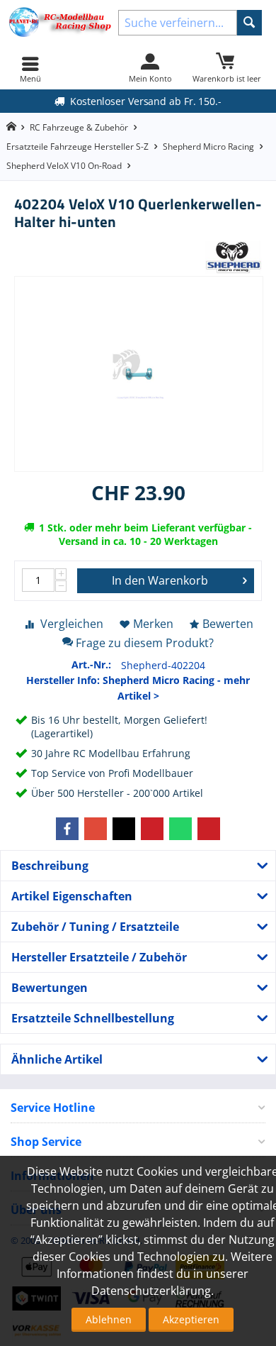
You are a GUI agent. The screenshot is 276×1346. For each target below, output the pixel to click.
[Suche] (249, 22)
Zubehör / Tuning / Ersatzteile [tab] (95, 926)
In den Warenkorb (160, 580)
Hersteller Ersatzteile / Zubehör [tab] (99, 957)
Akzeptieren (191, 1319)
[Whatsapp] (180, 828)
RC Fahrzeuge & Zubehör (79, 127)
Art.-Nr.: (91, 664)
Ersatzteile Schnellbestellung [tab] (92, 1018)
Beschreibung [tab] (49, 865)
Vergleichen (71, 623)
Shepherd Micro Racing (208, 146)
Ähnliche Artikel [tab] (57, 1059)
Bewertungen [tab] (49, 987)
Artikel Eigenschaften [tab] (71, 896)
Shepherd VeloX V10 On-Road (64, 166)
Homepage (11, 127)
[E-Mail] (208, 828)
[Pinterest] (152, 828)
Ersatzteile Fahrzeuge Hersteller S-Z (77, 146)
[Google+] (95, 828)
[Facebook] (67, 828)
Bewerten (227, 623)
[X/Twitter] (124, 828)
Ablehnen (109, 1319)
